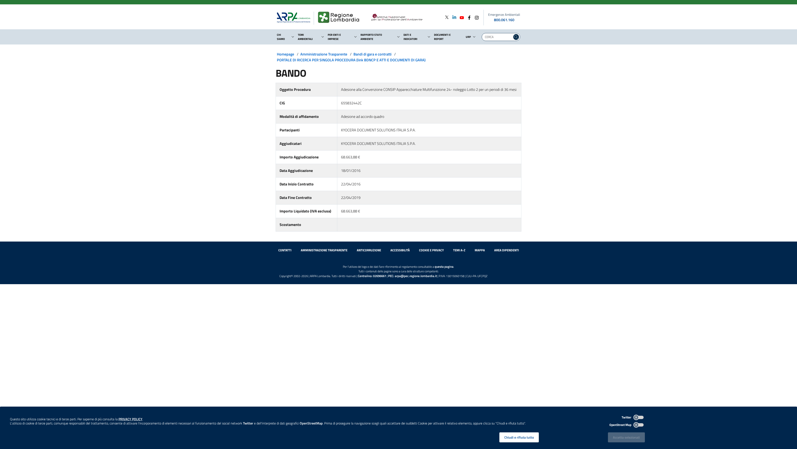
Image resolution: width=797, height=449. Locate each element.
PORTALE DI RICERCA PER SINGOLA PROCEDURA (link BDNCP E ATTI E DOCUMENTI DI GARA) (351, 60)
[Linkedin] (453, 17)
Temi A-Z (459, 250)
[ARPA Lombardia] (295, 17)
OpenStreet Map (620, 424)
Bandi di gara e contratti (372, 54)
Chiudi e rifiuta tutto (519, 437)
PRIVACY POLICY (130, 419)
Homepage (285, 54)
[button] (293, 36)
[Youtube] (460, 17)
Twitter (627, 417)
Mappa (480, 250)
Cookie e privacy (431, 250)
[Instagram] (475, 17)
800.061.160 (504, 20)
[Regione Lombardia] (340, 17)
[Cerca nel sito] (516, 37)
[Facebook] (468, 17)
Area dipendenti (506, 250)
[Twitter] (446, 17)
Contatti (284, 250)
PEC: (412, 276)
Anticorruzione (369, 250)
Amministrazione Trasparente (323, 54)
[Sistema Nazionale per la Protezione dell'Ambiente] (405, 17)
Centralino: (372, 276)
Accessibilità (400, 250)
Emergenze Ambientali (504, 14)
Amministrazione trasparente (324, 250)
